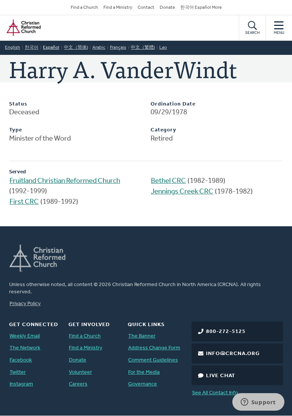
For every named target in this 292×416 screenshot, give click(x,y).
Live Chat (220, 376)
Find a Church (84, 7)
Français (118, 47)
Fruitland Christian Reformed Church (65, 181)
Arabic (98, 47)
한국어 (31, 47)
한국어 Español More (201, 7)
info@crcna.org (233, 354)
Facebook (21, 360)
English (12, 47)
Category (163, 130)
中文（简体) (76, 47)
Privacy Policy (25, 304)
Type (15, 130)
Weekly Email (25, 336)
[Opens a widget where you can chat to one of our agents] (258, 402)
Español (51, 47)
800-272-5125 (226, 331)
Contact (146, 7)
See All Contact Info (215, 393)
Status (18, 104)
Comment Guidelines (153, 360)
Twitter (18, 372)
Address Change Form (154, 348)
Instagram (21, 384)
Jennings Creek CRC (182, 191)
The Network (25, 348)
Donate (167, 7)
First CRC (24, 202)
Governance (142, 384)
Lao (163, 47)
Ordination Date (173, 104)
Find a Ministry (117, 7)
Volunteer (80, 372)
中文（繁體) (143, 47)
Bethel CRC (168, 181)
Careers (78, 384)
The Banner (142, 336)
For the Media (144, 372)
